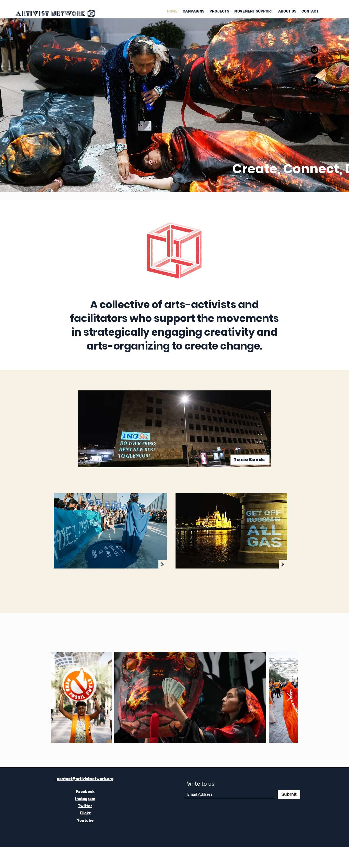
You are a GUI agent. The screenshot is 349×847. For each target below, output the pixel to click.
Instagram (85, 798)
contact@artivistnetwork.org (85, 778)
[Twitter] (314, 80)
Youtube (85, 820)
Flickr (85, 813)
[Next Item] (289, 697)
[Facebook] (314, 60)
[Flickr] (314, 70)
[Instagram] (314, 50)
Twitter (85, 806)
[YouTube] (314, 91)
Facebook (85, 791)
